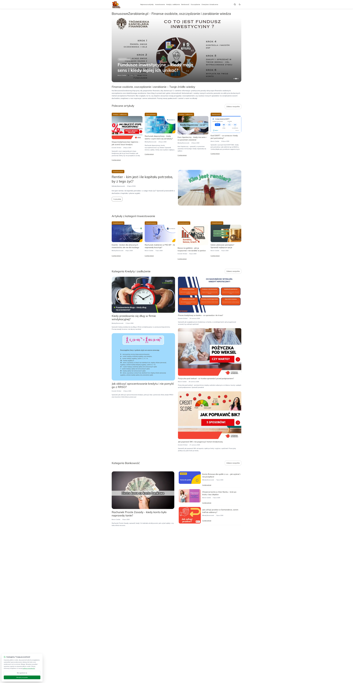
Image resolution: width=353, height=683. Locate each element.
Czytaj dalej (117, 199)
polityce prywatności (29, 668)
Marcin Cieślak (215, 141)
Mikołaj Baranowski (123, 75)
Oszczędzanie (195, 4)
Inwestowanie (160, 4)
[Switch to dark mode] (239, 4)
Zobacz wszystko (233, 106)
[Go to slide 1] (234, 78)
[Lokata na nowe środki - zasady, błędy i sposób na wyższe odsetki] (176, 50)
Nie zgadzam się (22, 673)
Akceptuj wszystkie (22, 677)
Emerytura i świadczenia (210, 4)
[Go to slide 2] (236, 78)
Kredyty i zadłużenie (173, 4)
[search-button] (235, 4)
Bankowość (185, 4)
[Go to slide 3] (238, 78)
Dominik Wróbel (116, 147)
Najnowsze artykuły (147, 4)
